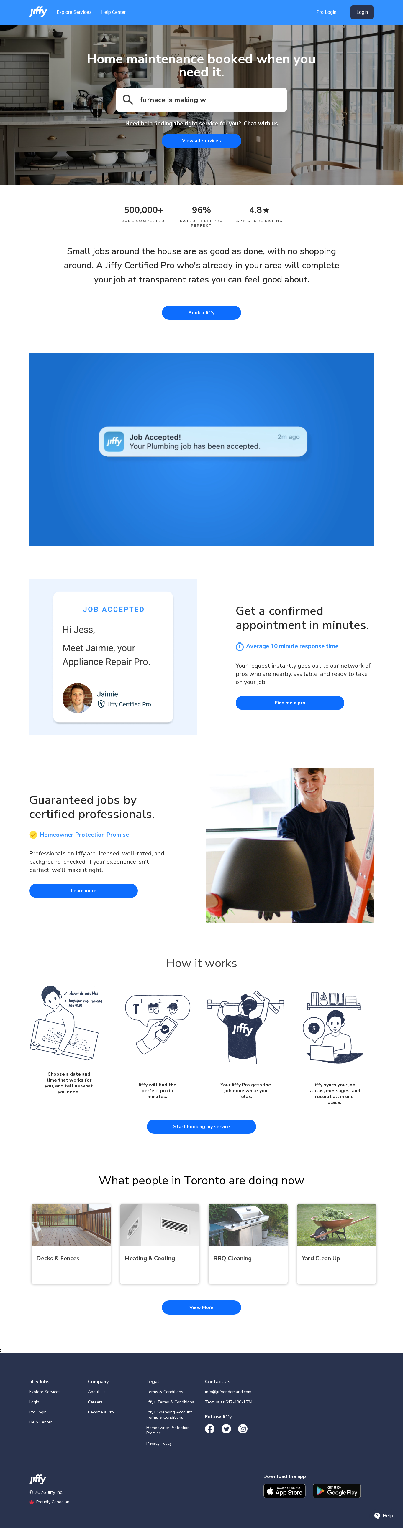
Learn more (83, 891)
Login (34, 1402)
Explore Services (74, 12)
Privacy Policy (159, 1443)
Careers (95, 1402)
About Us (97, 1392)
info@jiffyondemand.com (228, 1392)
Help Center (113, 12)
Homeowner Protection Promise (168, 1430)
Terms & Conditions (164, 1392)
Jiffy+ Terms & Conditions (170, 1402)
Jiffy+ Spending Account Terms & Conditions (169, 1414)
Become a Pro (101, 1412)
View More (201, 1307)
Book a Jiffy (201, 312)
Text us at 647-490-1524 (229, 1402)
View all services (201, 141)
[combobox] (201, 100)
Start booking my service (201, 1126)
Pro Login (326, 12)
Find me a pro (290, 703)
